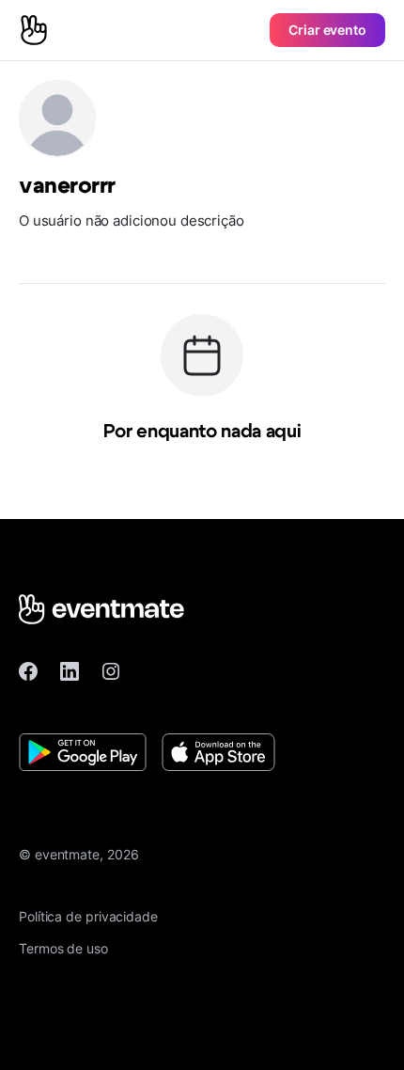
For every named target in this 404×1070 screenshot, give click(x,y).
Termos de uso (63, 948)
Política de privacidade (88, 916)
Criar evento (327, 30)
